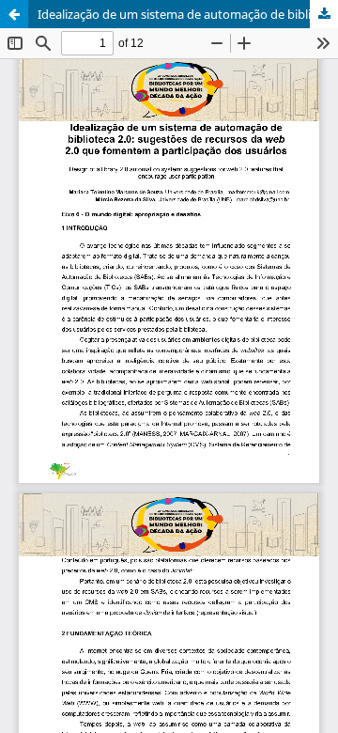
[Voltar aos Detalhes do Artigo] (14, 14)
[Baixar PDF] (324, 14)
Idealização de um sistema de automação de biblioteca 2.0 (188, 14)
